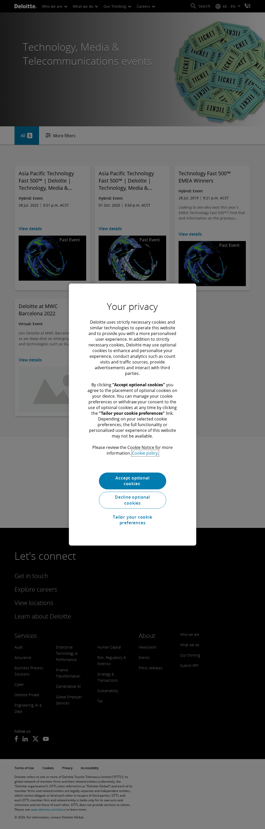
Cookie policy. (145, 453)
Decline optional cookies (132, 500)
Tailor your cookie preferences (132, 520)
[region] (132, 414)
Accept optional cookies (132, 480)
